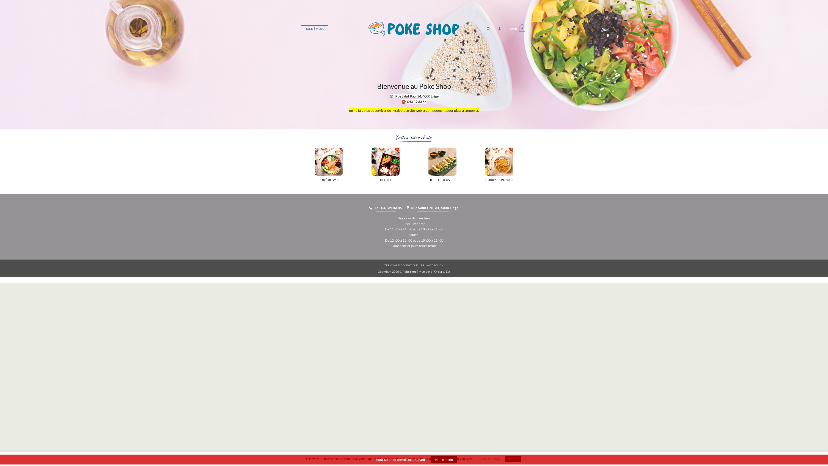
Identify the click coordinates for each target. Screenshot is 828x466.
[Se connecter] (499, 28)
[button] (517, 29)
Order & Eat (442, 271)
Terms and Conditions (401, 265)
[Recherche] (488, 29)
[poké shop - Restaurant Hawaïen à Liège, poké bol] (414, 28)
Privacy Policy (432, 265)
